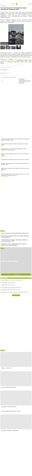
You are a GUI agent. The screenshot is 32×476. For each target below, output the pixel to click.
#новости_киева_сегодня (8, 67)
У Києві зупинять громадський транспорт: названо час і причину (15, 159)
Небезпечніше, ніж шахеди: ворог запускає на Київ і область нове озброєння (15, 169)
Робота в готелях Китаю (6, 368)
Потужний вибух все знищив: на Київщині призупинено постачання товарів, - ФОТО (14, 240)
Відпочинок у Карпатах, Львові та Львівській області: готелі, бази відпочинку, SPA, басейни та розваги (15, 175)
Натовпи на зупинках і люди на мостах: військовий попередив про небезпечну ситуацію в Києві (15, 139)
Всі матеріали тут (16, 274)
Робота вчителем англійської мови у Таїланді (11, 411)
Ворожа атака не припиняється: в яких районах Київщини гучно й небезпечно (15, 236)
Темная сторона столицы (9, 261)
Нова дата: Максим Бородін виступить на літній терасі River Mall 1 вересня (15, 154)
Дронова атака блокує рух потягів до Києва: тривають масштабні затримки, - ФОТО (15, 164)
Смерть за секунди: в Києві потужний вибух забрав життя (15, 233)
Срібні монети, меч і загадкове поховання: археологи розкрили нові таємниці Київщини (14, 244)
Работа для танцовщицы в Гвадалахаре (9, 430)
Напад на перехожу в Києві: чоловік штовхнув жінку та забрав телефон (14, 144)
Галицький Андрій (4, 69)
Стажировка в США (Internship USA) (8, 406)
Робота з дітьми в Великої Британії (8, 387)
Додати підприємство (16, 295)
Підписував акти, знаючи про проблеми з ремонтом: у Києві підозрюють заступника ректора (14, 149)
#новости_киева (2, 67)
